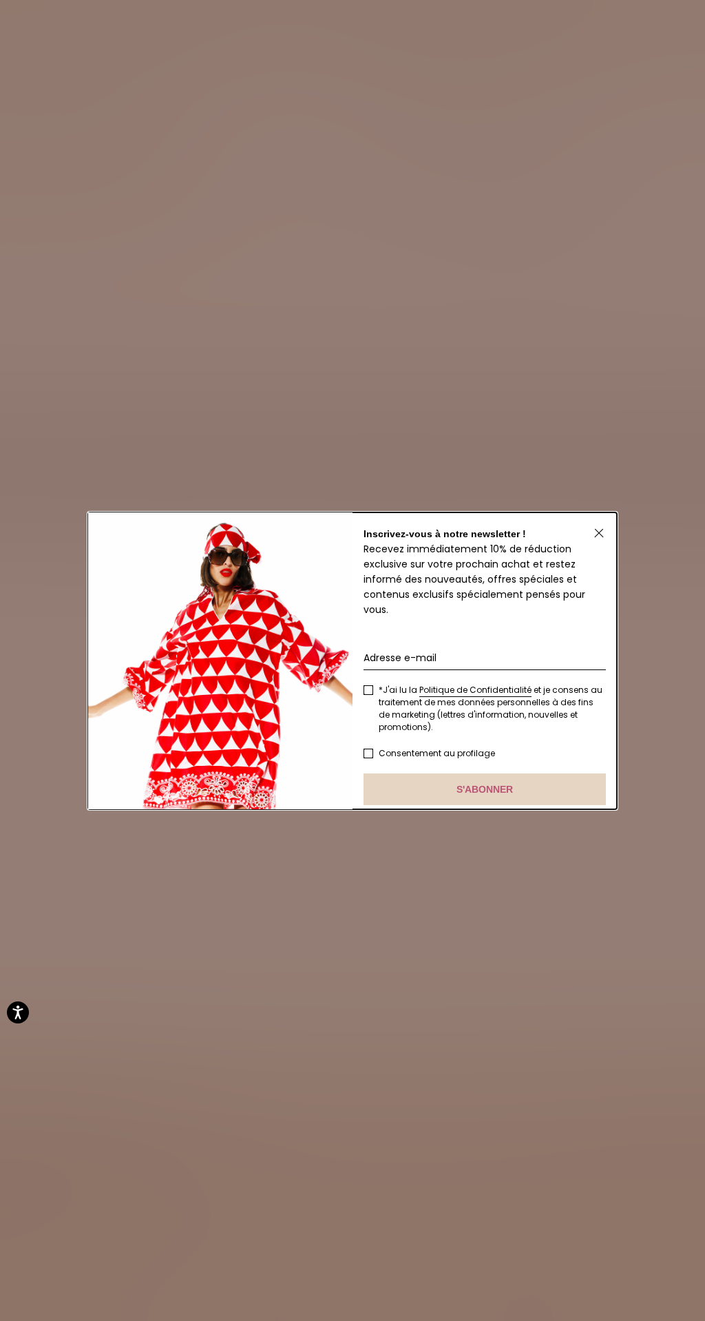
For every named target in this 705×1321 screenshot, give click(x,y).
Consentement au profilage (437, 753)
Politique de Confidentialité (475, 690)
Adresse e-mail (400, 658)
